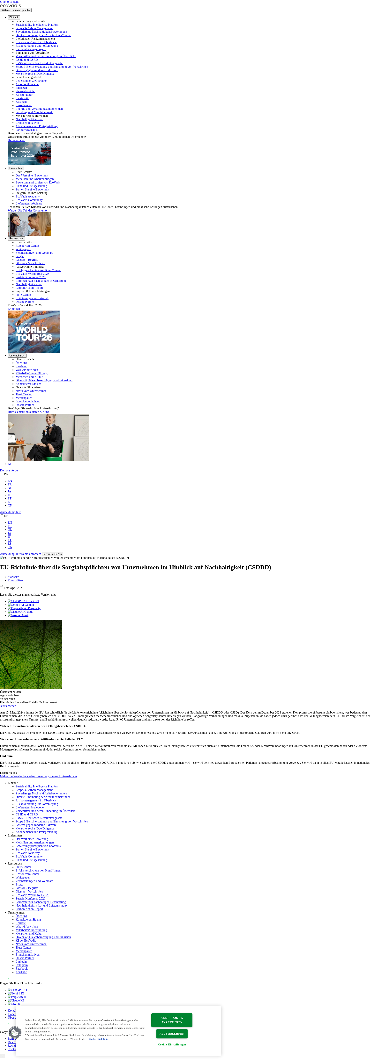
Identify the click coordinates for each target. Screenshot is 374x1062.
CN (10, 505)
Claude (28, 611)
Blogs (19, 256)
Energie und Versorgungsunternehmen (39, 108)
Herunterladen (16, 140)
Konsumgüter (24, 94)
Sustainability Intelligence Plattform (37, 24)
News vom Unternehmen (31, 390)
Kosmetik (21, 101)
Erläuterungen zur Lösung (32, 298)
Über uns (21, 362)
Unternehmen (16, 355)
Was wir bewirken (27, 369)
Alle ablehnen (172, 1033)
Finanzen (21, 87)
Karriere (21, 366)
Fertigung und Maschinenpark (34, 112)
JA (9, 491)
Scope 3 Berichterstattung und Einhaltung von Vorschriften (52, 66)
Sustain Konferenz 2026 (30, 277)
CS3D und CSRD (27, 59)
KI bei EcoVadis (26, 940)
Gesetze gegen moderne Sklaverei (36, 70)
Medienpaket (24, 397)
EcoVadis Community (29, 200)
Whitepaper (23, 249)
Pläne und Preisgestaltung (31, 186)
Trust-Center (23, 394)
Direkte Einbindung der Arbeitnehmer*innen (43, 35)
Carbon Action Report (30, 287)
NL (10, 488)
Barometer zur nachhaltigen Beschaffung (41, 280)
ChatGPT (33, 601)
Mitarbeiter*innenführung (31, 373)
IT (9, 495)
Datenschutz (15, 1042)
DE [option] (6, 474)
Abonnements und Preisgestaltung (36, 126)
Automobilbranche (27, 84)
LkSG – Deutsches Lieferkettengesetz (39, 63)
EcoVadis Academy (28, 196)
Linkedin (21, 961)
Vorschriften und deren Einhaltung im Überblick (45, 56)
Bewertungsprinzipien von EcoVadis (38, 182)
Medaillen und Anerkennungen (35, 179)
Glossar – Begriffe (27, 259)
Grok (24, 615)
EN (10, 481)
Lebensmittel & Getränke (31, 80)
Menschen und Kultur (29, 376)
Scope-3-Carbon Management (34, 28)
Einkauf (13, 17)
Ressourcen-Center (27, 245)
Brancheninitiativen (28, 122)
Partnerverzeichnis (27, 129)
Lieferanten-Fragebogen (30, 49)
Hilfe (18, 512)
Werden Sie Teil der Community (28, 210)
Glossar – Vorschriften (30, 263)
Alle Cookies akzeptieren (172, 1020)
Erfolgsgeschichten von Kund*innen (38, 270)
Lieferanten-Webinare (29, 203)
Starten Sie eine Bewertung (32, 189)
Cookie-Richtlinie (98, 1039)
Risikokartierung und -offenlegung (37, 45)
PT (9, 498)
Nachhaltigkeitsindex (28, 284)
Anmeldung (7, 512)
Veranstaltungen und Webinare (34, 252)
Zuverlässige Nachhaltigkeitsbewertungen (41, 31)
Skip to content (9, 1)
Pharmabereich (25, 91)
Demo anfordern (10, 470)
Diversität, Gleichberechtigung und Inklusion (44, 380)
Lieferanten (15, 168)
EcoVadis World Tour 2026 (32, 273)
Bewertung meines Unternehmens (56, 776)
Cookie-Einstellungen (172, 1044)
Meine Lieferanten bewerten (17, 776)
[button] (15, 1032)
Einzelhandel (24, 105)
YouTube (21, 972)
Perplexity (34, 608)
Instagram (22, 965)
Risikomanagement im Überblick (36, 42)
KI (9, 463)
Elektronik (22, 98)
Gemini (29, 604)
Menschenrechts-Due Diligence (35, 73)
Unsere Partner (25, 301)
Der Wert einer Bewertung (32, 175)
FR (10, 484)
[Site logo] (10, 6)
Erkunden (14, 308)
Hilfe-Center (23, 294)
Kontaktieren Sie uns (28, 383)
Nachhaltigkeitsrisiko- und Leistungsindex (41, 905)
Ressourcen (16, 238)
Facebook (22, 968)
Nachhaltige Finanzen (29, 119)
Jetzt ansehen (8, 705)
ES (9, 502)
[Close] (2, 1056)
